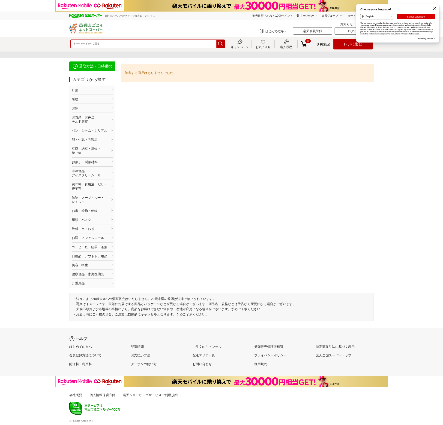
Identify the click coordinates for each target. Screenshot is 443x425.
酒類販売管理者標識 (268, 347)
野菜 (75, 90)
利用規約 (260, 364)
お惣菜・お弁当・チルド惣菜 (85, 119)
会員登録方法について (85, 355)
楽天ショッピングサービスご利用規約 (150, 395)
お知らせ (346, 24)
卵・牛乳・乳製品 (85, 139)
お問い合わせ (202, 364)
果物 (75, 99)
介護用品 (78, 283)
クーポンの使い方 (144, 364)
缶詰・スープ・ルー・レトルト (88, 200)
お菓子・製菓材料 (85, 162)
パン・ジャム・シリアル (89, 130)
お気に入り (263, 47)
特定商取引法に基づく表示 (335, 347)
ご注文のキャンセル (207, 347)
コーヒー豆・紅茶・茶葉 (89, 247)
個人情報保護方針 (102, 395)
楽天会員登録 (312, 31)
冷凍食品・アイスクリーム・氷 (86, 173)
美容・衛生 (80, 265)
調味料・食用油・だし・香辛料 (89, 186)
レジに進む (353, 44)
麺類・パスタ (81, 220)
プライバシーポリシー (270, 355)
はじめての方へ (275, 31)
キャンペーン (240, 47)
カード (351, 15)
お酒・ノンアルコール (88, 238)
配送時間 (137, 347)
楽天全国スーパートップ (333, 355)
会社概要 (75, 395)
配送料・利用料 (80, 364)
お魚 (75, 108)
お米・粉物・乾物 (85, 211)
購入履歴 (286, 47)
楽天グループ (330, 15)
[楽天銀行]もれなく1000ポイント (272, 15)
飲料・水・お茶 (83, 229)
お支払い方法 (140, 355)
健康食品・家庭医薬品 (88, 274)
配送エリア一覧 (203, 355)
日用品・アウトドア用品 (89, 256)
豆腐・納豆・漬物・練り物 (86, 151)
